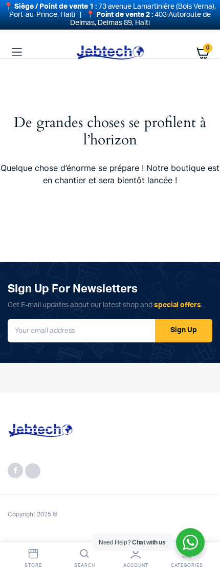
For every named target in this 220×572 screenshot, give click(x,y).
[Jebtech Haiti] (110, 53)
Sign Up (183, 330)
